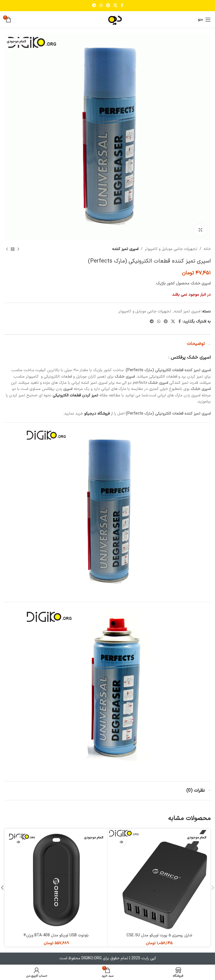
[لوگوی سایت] (107, 19)
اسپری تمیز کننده (125, 249)
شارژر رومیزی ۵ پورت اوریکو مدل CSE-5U (159, 935)
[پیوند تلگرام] (94, 6)
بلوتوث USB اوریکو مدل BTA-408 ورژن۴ (56, 935)
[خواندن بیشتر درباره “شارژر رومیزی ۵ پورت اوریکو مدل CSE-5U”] (121, 842)
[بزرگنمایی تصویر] (200, 230)
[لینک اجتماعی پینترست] (108, 6)
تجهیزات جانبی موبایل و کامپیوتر (171, 249)
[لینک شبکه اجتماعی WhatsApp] (101, 6)
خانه (207, 249)
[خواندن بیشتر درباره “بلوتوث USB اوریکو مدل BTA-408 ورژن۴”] (18, 842)
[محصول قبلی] (18, 249)
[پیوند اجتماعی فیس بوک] (122, 6)
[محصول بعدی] (7, 249)
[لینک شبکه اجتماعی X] (115, 6)
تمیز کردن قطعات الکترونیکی (75, 395)
